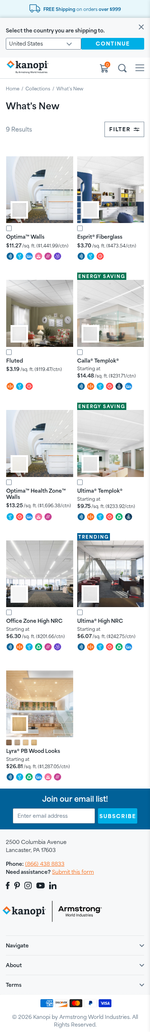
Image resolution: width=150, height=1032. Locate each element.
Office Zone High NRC (34, 621)
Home (12, 88)
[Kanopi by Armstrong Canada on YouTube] (40, 885)
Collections (37, 88)
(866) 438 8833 (44, 864)
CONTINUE (113, 44)
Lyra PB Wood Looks (33, 751)
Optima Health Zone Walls (36, 494)
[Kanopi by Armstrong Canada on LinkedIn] (53, 885)
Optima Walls (25, 237)
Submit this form (73, 872)
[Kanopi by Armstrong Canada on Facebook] (9, 885)
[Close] (141, 27)
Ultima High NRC (100, 621)
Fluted (14, 361)
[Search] (122, 69)
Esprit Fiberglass (99, 237)
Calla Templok (98, 361)
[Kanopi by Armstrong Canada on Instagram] (28, 885)
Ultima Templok (100, 491)
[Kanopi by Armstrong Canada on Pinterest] (17, 885)
